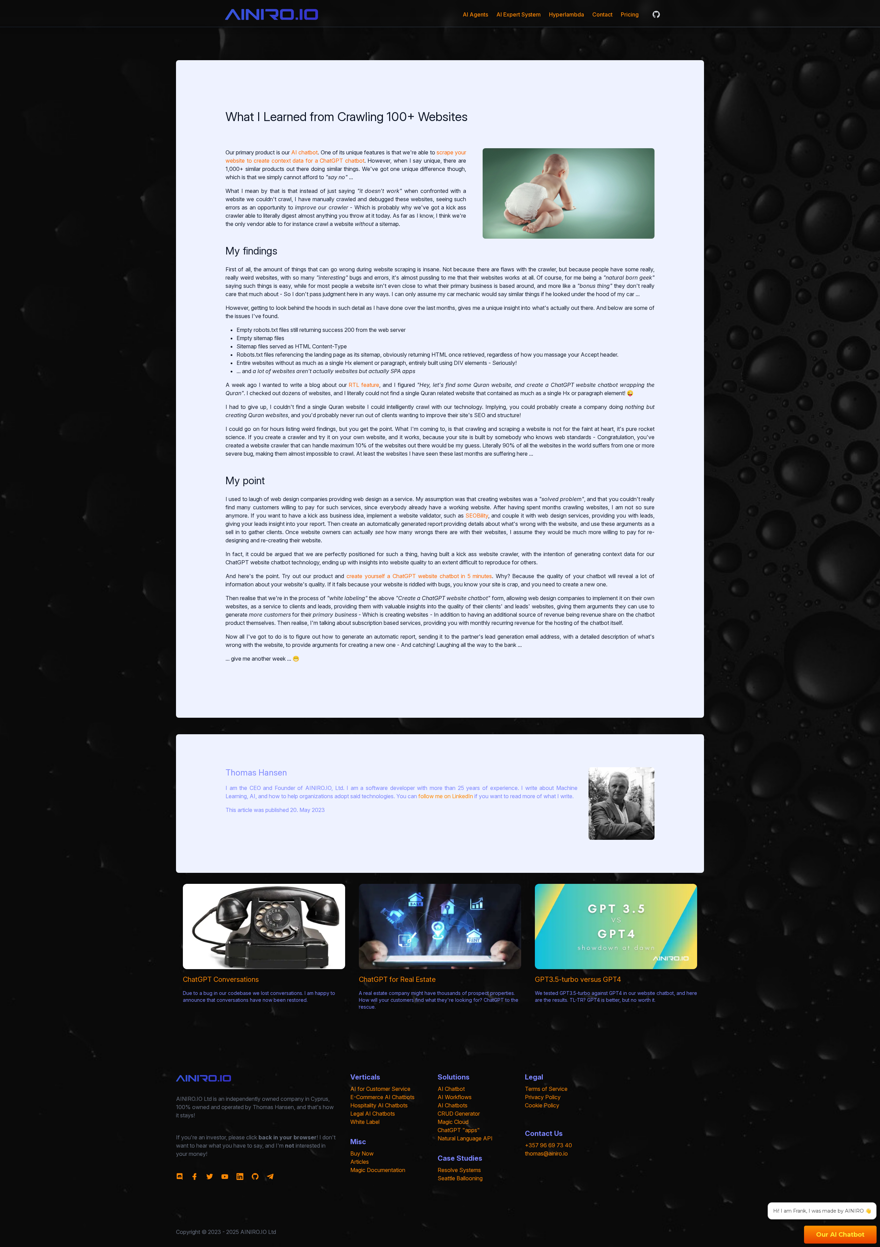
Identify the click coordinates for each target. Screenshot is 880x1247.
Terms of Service (546, 1088)
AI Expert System (518, 14)
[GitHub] (656, 14)
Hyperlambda (566, 14)
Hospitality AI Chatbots (379, 1105)
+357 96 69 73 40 (548, 1145)
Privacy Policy (543, 1097)
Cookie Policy (542, 1105)
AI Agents (475, 14)
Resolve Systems (459, 1170)
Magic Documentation (377, 1170)
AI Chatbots (453, 1105)
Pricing (630, 14)
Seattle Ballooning (460, 1178)
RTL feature (364, 384)
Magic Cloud (453, 1121)
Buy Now (362, 1153)
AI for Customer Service (380, 1088)
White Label (365, 1121)
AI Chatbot (451, 1088)
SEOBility (476, 515)
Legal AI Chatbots (372, 1113)
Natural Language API (465, 1138)
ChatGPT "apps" (459, 1130)
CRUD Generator (459, 1113)
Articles (359, 1161)
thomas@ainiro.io (546, 1153)
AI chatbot (304, 152)
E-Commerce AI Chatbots (382, 1097)
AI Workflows (455, 1097)
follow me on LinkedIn (445, 796)
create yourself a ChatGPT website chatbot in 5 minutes (419, 576)
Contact (602, 14)
